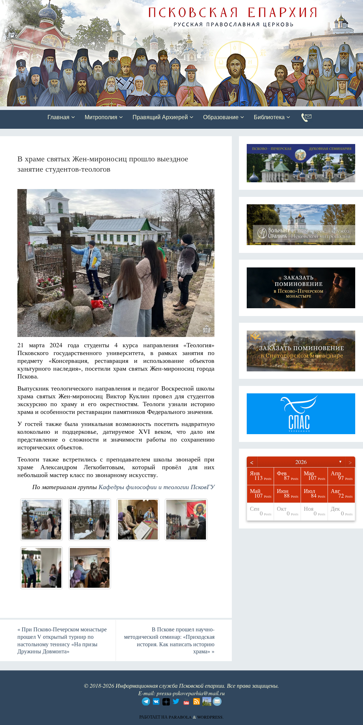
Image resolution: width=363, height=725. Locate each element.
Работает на (154, 717)
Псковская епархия (100, 6)
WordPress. (210, 717)
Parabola (180, 717)
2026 (301, 461)
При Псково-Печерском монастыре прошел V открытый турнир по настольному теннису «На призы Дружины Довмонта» (62, 640)
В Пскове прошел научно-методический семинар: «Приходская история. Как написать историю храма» (169, 640)
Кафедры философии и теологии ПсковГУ (156, 486)
